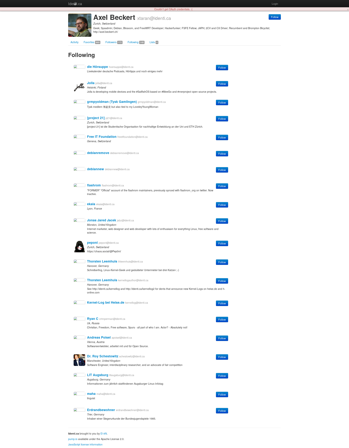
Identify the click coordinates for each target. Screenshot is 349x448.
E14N (104, 433)
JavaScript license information (85, 444)
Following (136, 42)
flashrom (94, 185)
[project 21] (96, 117)
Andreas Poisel (99, 337)
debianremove (98, 152)
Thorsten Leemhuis (102, 261)
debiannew (95, 169)
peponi (92, 242)
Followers (113, 42)
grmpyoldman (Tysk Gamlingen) (112, 101)
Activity (75, 42)
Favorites (92, 42)
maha (91, 393)
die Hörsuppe (97, 66)
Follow (274, 17)
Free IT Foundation (102, 136)
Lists (154, 42)
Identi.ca (75, 3)
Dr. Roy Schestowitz (102, 356)
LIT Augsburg (97, 374)
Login (275, 3)
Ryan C (92, 318)
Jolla (91, 82)
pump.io (72, 439)
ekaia (91, 204)
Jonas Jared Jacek (101, 220)
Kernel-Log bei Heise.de (105, 302)
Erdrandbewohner (101, 409)
